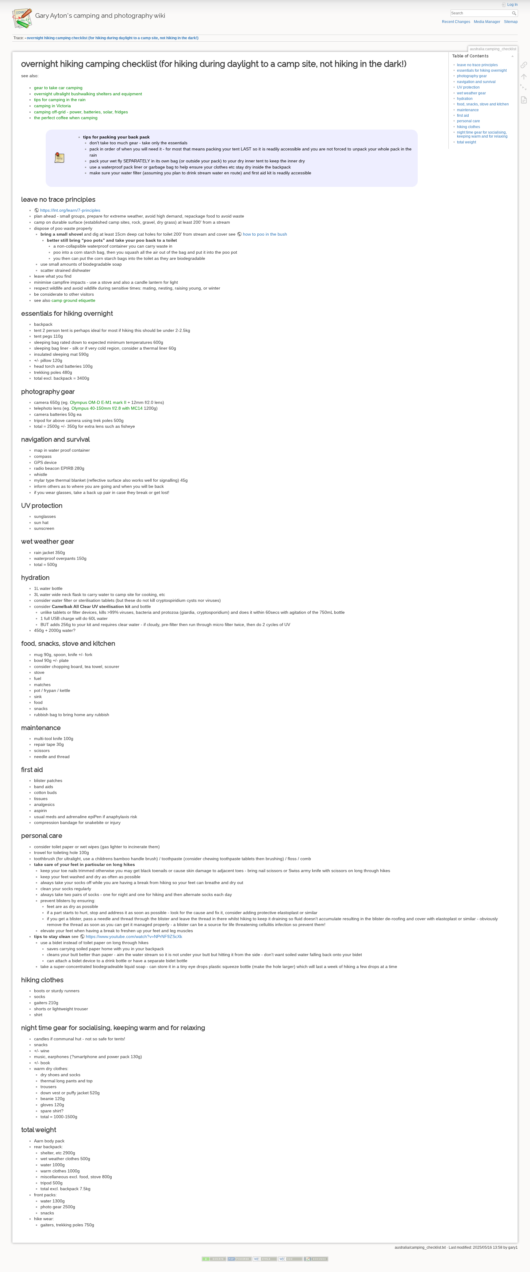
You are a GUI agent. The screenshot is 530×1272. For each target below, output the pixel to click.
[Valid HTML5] (265, 1259)
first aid (463, 115)
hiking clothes (468, 127)
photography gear (472, 76)
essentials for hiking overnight (482, 70)
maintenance (468, 110)
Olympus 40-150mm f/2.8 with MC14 (107, 408)
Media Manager (487, 22)
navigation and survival (476, 82)
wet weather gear (471, 93)
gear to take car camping (58, 87)
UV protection (468, 87)
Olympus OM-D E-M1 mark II (98, 402)
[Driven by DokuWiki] (316, 1259)
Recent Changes (456, 22)
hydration (465, 99)
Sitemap (511, 22)
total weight (466, 142)
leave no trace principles (477, 65)
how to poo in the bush (265, 234)
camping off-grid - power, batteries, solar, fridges (81, 111)
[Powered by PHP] (239, 1259)
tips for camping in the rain (60, 99)
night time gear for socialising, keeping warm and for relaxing (482, 134)
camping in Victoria (52, 105)
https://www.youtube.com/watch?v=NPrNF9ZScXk (134, 936)
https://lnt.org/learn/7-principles (70, 210)
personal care (468, 121)
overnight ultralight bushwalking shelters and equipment (88, 93)
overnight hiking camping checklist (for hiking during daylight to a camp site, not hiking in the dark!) (112, 38)
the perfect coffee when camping (66, 117)
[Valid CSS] (290, 1259)
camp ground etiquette (73, 300)
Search (515, 13)
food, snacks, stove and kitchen (483, 104)
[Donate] (214, 1259)
